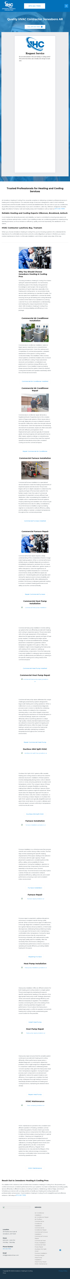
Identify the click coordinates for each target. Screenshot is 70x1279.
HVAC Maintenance (41, 1264)
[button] (34, 6)
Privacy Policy (63, 1271)
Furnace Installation (41, 1253)
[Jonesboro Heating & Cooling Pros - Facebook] (60, 1250)
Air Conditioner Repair (41, 1217)
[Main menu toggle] (66, 6)
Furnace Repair (39, 1255)
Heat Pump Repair (40, 1261)
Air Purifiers (38, 1219)
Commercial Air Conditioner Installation (39, 1223)
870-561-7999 (59, 209)
